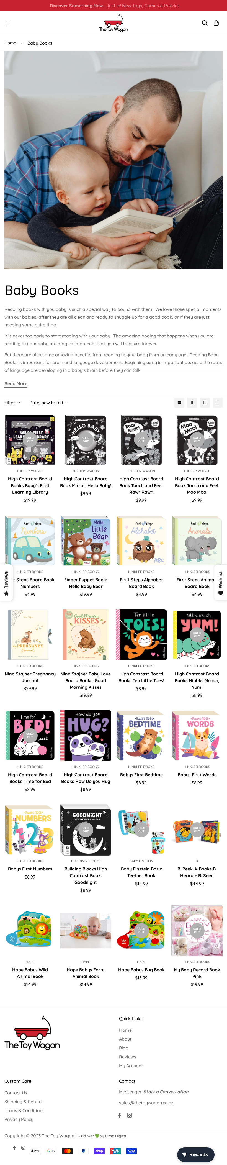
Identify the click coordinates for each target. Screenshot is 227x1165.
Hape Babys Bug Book (141, 969)
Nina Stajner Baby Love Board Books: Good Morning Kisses (86, 680)
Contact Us (15, 1092)
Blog (123, 1048)
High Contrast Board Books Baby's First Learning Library (30, 485)
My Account (131, 1065)
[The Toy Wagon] (113, 23)
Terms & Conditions (24, 1110)
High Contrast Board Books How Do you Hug (85, 778)
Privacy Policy (18, 1119)
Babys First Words (197, 774)
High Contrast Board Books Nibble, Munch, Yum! (197, 680)
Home (10, 42)
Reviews (127, 1056)
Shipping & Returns (24, 1101)
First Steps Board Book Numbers (30, 583)
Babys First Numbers (30, 869)
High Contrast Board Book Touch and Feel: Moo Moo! (197, 485)
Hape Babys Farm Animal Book (86, 973)
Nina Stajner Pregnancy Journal (30, 677)
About (125, 1039)
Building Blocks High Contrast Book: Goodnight (86, 875)
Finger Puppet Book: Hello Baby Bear (85, 583)
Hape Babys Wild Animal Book (30, 973)
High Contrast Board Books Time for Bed (30, 778)
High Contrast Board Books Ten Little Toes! (141, 677)
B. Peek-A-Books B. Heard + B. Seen (197, 872)
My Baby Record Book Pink (197, 973)
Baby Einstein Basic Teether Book (141, 872)
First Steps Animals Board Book (197, 583)
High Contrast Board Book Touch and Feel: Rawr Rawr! (141, 485)
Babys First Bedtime (141, 774)
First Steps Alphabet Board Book (141, 583)
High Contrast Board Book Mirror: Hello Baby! (85, 482)
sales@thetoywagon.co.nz (146, 1102)
